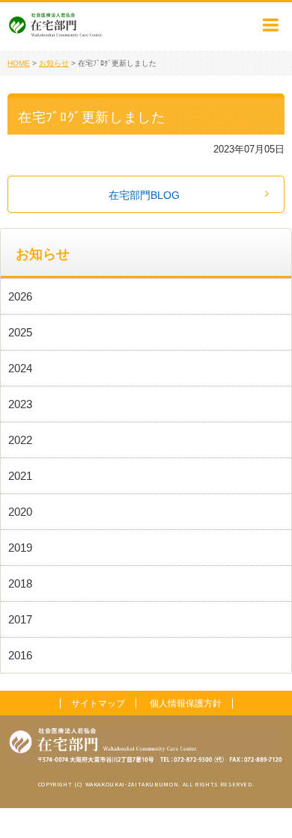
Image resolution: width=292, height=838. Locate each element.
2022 (20, 440)
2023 (20, 404)
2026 (20, 296)
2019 (20, 547)
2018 (20, 583)
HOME (18, 63)
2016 (20, 655)
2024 (20, 368)
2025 (20, 332)
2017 (20, 619)
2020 (20, 511)
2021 (20, 475)
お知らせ (54, 63)
